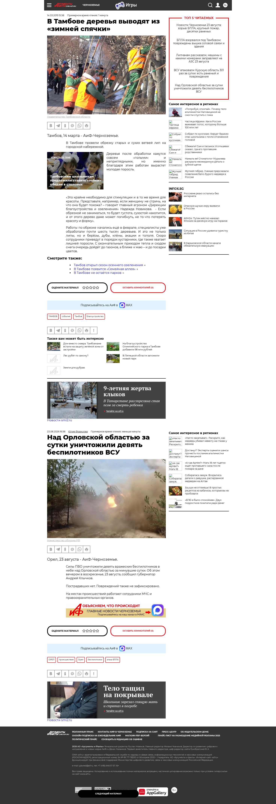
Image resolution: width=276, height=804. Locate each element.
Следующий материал (108, 794)
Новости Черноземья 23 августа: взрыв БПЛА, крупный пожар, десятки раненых (198, 28)
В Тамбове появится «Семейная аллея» (105, 269)
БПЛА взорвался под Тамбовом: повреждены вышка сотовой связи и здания (199, 43)
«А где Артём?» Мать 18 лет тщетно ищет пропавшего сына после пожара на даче (205, 465)
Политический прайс (84, 739)
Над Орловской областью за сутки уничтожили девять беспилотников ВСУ (199, 88)
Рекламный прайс (83, 732)
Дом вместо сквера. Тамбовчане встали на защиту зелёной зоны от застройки (83, 346)
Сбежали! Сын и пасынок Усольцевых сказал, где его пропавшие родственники (207, 149)
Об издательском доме (195, 732)
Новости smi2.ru (59, 420)
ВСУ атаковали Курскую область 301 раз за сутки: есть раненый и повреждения (199, 73)
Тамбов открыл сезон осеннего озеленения (108, 265)
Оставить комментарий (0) (138, 287)
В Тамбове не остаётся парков (97, 273)
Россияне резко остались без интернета (201, 194)
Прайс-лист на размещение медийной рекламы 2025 (189, 735)
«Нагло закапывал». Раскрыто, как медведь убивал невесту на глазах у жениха (206, 441)
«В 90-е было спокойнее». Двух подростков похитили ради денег (205, 501)
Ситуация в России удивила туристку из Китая (206, 232)
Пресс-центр (169, 732)
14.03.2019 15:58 (55, 15)
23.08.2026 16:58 (56, 431)
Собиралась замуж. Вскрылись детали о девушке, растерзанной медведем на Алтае (204, 478)
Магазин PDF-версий (137, 735)
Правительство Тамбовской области (68, 116)
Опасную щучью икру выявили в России (202, 207)
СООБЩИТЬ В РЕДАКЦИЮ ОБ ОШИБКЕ (121, 739)
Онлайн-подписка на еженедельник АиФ (96, 735)
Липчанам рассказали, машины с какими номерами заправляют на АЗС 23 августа (199, 58)
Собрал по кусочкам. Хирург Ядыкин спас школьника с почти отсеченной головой (206, 136)
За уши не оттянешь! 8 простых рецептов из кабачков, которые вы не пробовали (207, 490)
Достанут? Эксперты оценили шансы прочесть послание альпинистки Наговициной (206, 453)
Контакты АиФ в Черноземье (115, 732)
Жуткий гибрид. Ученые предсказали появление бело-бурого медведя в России (207, 174)
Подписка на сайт (147, 732)
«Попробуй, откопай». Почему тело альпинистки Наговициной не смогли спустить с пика (205, 112)
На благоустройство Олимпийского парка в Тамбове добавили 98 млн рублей (141, 346)
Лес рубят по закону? (75, 355)
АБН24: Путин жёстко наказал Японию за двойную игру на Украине (205, 219)
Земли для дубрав (74, 367)
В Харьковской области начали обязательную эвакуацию (202, 244)
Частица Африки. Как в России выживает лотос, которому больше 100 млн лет (205, 124)
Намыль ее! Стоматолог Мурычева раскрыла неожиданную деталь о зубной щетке (205, 161)
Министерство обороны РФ (63, 540)
